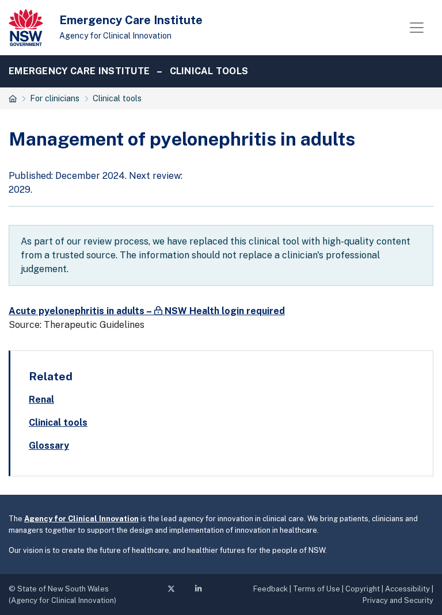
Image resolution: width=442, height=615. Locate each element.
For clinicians (54, 98)
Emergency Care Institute (131, 20)
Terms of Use (316, 589)
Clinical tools (209, 71)
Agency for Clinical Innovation (115, 35)
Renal (41, 399)
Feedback (270, 589)
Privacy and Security (398, 600)
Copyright (362, 589)
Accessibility (407, 589)
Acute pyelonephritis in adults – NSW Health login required (147, 310)
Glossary (49, 445)
